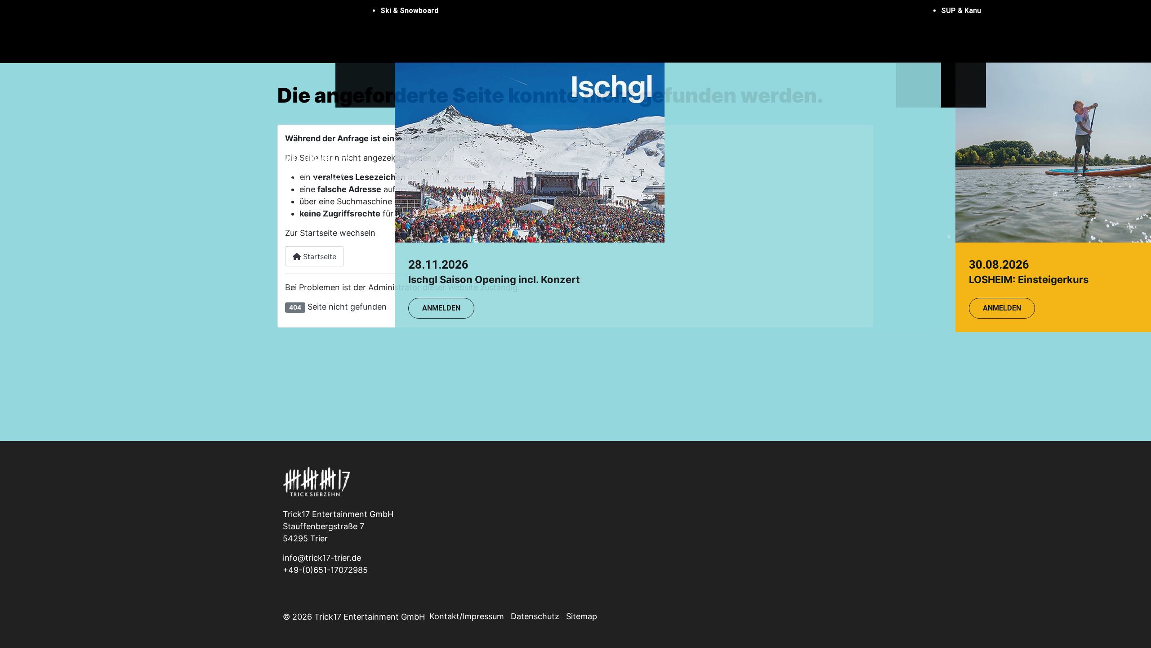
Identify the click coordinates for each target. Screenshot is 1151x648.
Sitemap (581, 616)
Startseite (318, 256)
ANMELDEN (441, 308)
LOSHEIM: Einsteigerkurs (1029, 279)
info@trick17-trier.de (322, 557)
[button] (660, 11)
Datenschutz (535, 616)
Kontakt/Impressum (466, 616)
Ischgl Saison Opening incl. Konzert (494, 279)
